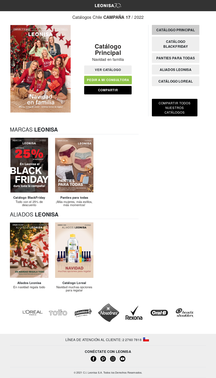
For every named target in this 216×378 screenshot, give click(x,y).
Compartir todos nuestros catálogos (175, 107)
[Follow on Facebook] (93, 358)
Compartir (108, 90)
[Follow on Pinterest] (103, 358)
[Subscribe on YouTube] (122, 358)
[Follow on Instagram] (113, 358)
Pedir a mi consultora (108, 80)
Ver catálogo (108, 70)
